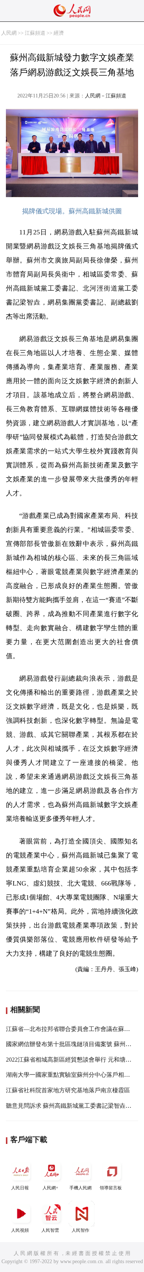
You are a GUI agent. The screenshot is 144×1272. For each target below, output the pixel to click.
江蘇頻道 (35, 33)
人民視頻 (20, 1230)
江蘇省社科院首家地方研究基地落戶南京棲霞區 (68, 1090)
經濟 (59, 33)
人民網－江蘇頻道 (105, 96)
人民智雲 (50, 1230)
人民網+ (50, 1187)
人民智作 (80, 1230)
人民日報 (20, 1187)
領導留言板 (111, 1187)
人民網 (9, 33)
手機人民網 (80, 1187)
